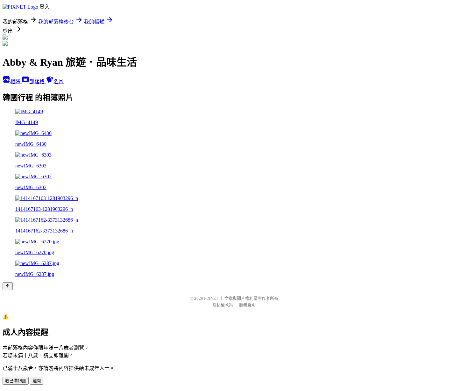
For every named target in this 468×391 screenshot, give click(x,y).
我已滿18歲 (15, 381)
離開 (36, 381)
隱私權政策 (222, 304)
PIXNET (211, 298)
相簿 (16, 81)
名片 (58, 81)
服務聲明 (247, 304)
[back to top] (8, 286)
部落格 (37, 81)
